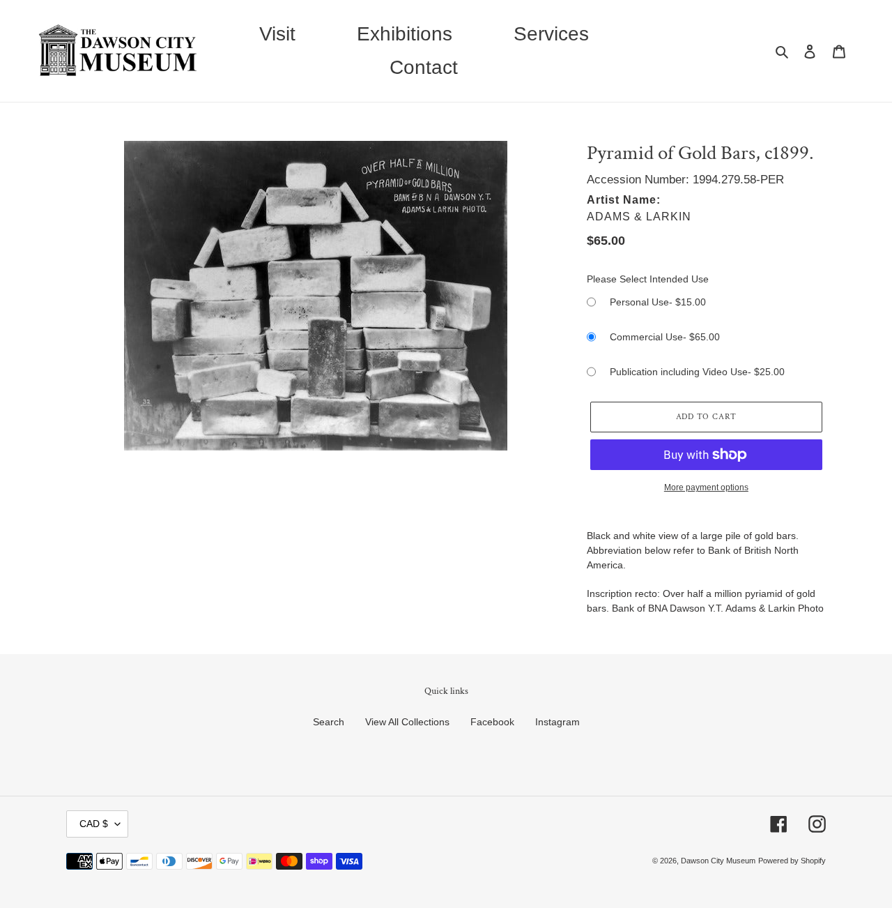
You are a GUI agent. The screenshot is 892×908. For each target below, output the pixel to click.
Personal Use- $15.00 (658, 302)
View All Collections (407, 721)
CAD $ (93, 823)
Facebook (492, 721)
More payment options (706, 487)
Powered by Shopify (792, 860)
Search (328, 721)
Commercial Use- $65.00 (665, 336)
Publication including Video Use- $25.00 (697, 371)
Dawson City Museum (718, 860)
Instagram (557, 721)
